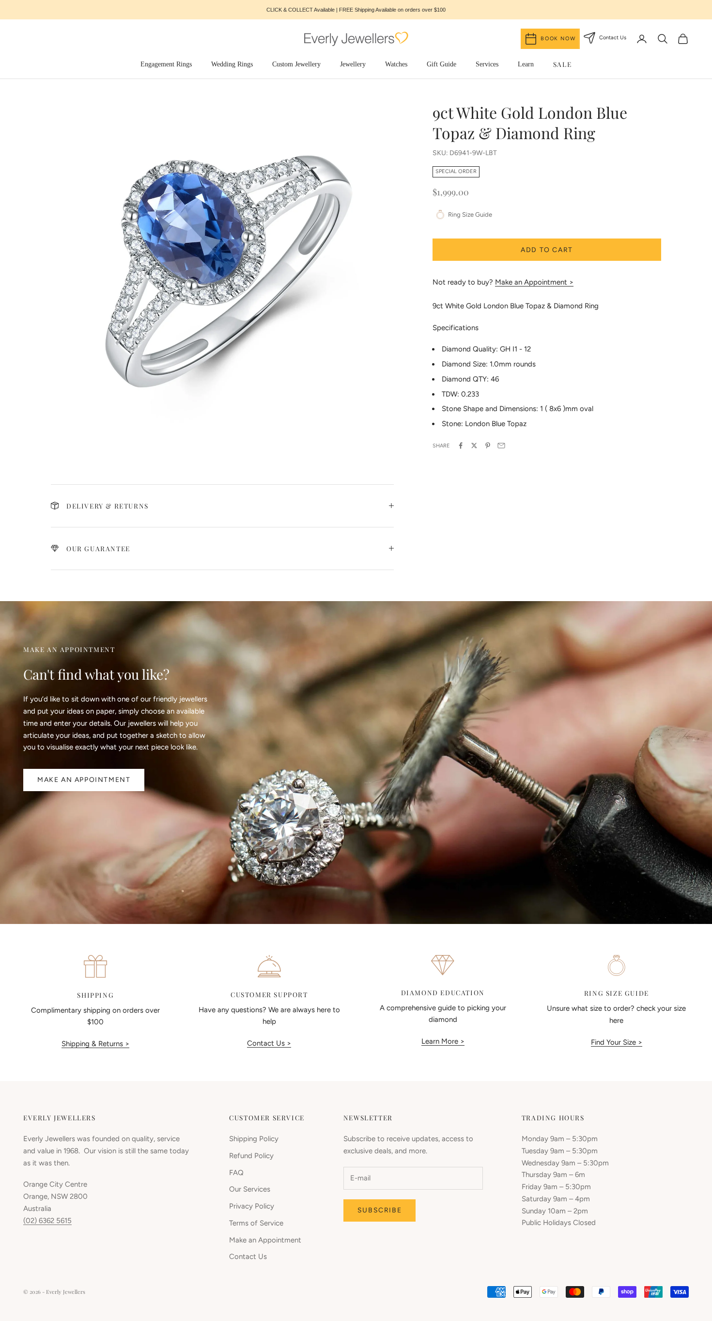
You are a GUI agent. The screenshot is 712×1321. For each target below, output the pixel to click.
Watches (396, 64)
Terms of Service (256, 1223)
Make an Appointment (83, 780)
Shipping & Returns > (95, 1043)
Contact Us (248, 1256)
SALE (562, 64)
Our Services (249, 1189)
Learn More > (442, 1041)
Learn (526, 64)
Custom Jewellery (296, 64)
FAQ (236, 1172)
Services (487, 64)
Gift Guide (441, 64)
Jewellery (353, 64)
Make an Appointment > (534, 282)
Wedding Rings (232, 64)
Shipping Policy (254, 1138)
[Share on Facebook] (460, 445)
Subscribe (379, 1210)
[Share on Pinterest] (488, 445)
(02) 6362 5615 (47, 1220)
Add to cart (547, 249)
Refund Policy (251, 1155)
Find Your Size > (616, 1042)
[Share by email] (501, 445)
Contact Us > (269, 1043)
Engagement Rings (166, 64)
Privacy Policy (251, 1206)
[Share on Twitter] (474, 445)
